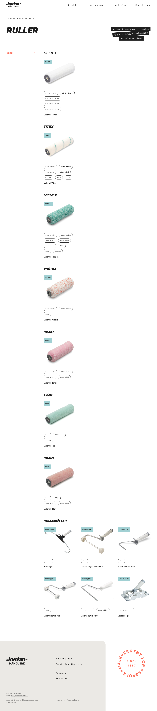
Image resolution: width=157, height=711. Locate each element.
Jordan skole (98, 5)
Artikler (120, 5)
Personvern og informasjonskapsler (67, 700)
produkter (22, 18)
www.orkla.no (11, 702)
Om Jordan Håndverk (69, 664)
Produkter (74, 5)
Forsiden (10, 18)
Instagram (61, 678)
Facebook (61, 673)
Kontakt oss (143, 5)
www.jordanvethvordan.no (19, 696)
